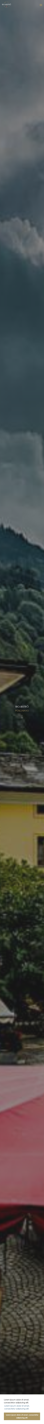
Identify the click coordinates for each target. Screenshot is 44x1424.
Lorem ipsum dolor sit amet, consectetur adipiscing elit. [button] (16, 1407)
